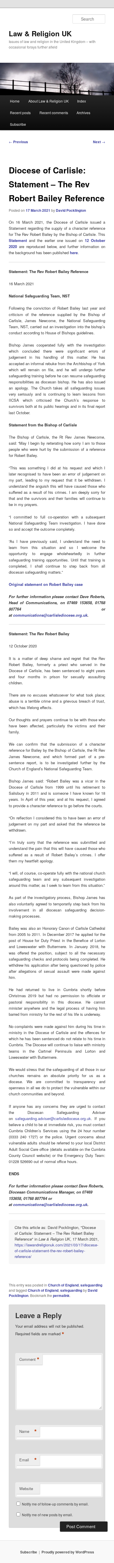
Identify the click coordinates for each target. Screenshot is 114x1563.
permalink (61, 1295)
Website (26, 1488)
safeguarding (91, 1285)
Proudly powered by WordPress (68, 1552)
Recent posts (20, 112)
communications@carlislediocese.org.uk (50, 1204)
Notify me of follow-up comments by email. (55, 1503)
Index (81, 100)
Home (15, 100)
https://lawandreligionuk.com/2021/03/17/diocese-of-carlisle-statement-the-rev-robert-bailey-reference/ (56, 1250)
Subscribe (18, 124)
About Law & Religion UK (48, 100)
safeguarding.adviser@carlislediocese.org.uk (53, 1118)
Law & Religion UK (40, 33)
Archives (83, 112)
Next (99, 141)
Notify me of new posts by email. (47, 1514)
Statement (18, 240)
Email (28, 1460)
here (74, 252)
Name (28, 1431)
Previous (18, 141)
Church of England (63, 1285)
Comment (29, 1359)
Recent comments (53, 112)
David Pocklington (71, 210)
